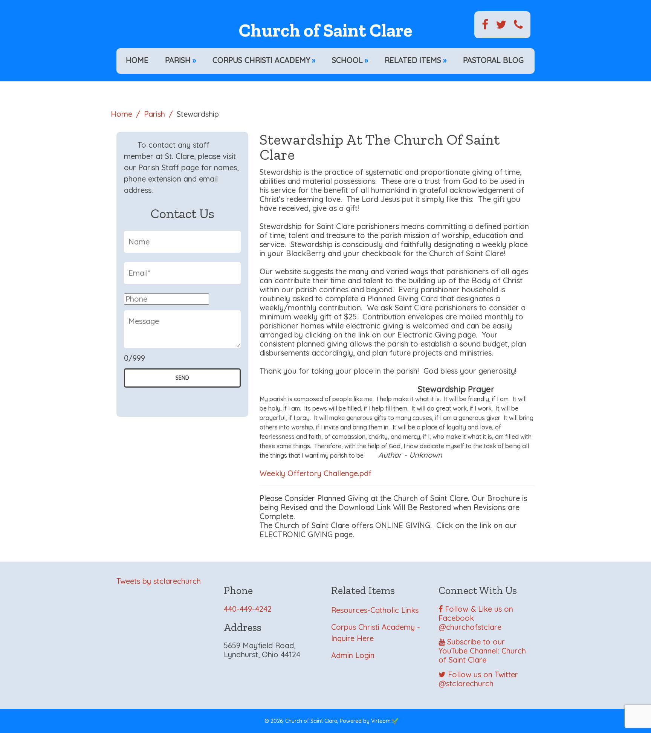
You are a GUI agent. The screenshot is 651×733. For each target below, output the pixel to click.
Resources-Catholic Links (375, 610)
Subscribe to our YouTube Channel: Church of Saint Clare (482, 650)
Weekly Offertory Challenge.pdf (315, 473)
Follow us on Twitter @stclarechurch (478, 679)
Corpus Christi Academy (263, 60)
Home (137, 60)
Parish (180, 60)
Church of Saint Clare (325, 30)
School (350, 60)
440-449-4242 (248, 609)
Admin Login (352, 655)
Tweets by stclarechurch (158, 581)
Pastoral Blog (493, 60)
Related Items (415, 60)
